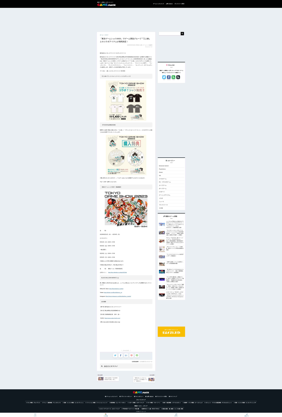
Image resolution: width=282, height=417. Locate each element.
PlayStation (162, 169)
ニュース (161, 201)
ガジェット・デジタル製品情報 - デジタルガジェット (219, 402)
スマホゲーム (162, 179)
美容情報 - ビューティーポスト (118, 402)
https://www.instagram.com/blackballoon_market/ (118, 296)
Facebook (169, 79)
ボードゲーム (162, 188)
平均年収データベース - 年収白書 (131, 408)
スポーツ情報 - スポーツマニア (136, 402)
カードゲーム (162, 185)
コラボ (141, 361)
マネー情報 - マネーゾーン (153, 402)
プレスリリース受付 (179, 3)
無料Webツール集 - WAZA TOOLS (150, 408)
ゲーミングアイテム (164, 195)
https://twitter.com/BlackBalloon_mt (113, 292)
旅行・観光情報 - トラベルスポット (172, 402)
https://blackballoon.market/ (116, 288)
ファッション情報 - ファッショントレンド (97, 402)
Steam (161, 172)
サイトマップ (173, 396)
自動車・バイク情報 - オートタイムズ (193, 402)
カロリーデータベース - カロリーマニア (110, 408)
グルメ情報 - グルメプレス (33, 402)
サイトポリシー (139, 396)
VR (160, 175)
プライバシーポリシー (126, 396)
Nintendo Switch (164, 166)
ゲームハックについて (158, 3)
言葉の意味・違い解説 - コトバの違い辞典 (172, 408)
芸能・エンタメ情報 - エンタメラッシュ (73, 402)
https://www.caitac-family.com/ (112, 318)
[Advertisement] (141, 19)
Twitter (164, 79)
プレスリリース (148, 361)
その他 (161, 208)
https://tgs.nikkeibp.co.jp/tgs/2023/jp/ (117, 272)
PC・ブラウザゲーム (165, 182)
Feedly (173, 79)
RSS (178, 79)
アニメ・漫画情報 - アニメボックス (52, 402)
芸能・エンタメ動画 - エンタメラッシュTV (245, 402)
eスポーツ (162, 191)
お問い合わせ (169, 3)
